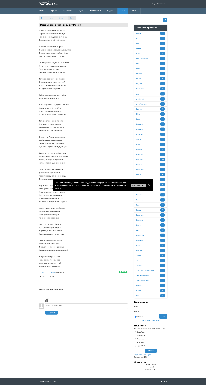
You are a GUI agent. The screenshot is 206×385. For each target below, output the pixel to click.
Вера (137, 43)
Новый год (139, 154)
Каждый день (141, 332)
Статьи (51, 18)
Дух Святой (140, 99)
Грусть (138, 69)
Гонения (139, 79)
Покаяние (139, 195)
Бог (137, 38)
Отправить (51, 313)
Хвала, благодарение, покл (145, 270)
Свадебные (140, 240)
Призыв (138, 210)
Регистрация (161, 4)
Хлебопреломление (142, 276)
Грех (137, 63)
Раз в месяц (141, 339)
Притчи (138, 225)
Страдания (139, 250)
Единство (139, 109)
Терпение (139, 265)
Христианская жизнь (143, 281)
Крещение (139, 134)
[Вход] (46, 300)
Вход (153, 4)
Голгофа (139, 74)
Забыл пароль (146, 321)
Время (72, 18)
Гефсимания (140, 89)
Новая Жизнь (140, 169)
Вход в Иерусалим (142, 58)
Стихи (61, 18)
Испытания (139, 129)
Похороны (139, 200)
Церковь (139, 286)
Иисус (138, 119)
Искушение (139, 124)
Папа (137, 205)
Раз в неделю (141, 335)
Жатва (138, 114)
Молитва (139, 149)
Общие (138, 175)
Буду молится (141, 346)
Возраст (139, 53)
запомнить (139, 317)
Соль (138, 245)
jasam (53, 272)
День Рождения (141, 104)
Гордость (139, 84)
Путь (137, 230)
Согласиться (138, 185)
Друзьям (139, 94)
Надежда (139, 164)
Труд (137, 260)
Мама (138, 144)
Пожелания (140, 215)
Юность (138, 291)
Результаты (138, 355)
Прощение (139, 220)
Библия (138, 33)
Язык (137, 296)
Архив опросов (147, 355)
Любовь (138, 139)
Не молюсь (140, 342)
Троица (138, 255)
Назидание (139, 159)
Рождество (140, 235)
